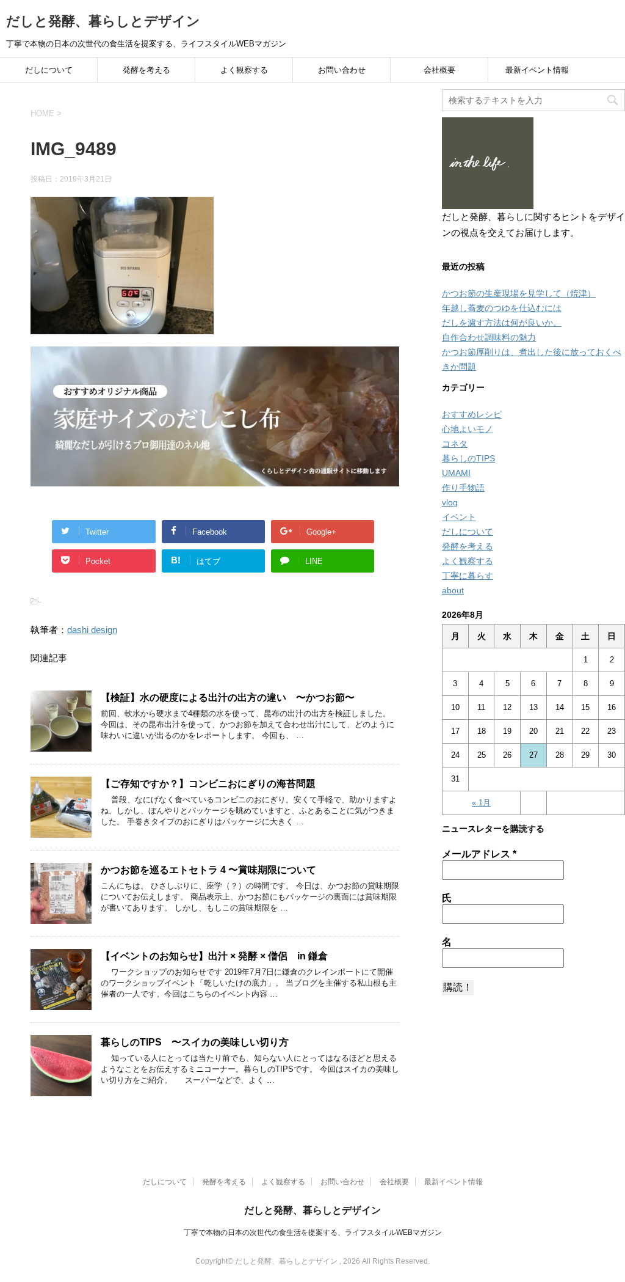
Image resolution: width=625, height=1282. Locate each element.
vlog (450, 502)
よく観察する (244, 70)
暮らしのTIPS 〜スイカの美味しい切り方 (195, 1042)
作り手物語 (463, 488)
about (453, 590)
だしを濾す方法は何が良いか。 (502, 323)
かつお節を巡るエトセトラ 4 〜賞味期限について (208, 870)
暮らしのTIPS (468, 458)
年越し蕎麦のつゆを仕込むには (502, 308)
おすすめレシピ (472, 414)
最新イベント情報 (537, 70)
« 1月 (481, 802)
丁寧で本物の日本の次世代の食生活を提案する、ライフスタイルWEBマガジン (313, 1232)
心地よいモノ (467, 429)
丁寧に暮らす (467, 576)
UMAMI (456, 473)
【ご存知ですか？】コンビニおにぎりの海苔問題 (208, 783)
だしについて (49, 70)
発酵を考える (146, 70)
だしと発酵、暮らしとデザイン (103, 21)
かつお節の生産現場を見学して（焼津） (519, 293)
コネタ (455, 444)
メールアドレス (479, 854)
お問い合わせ (342, 70)
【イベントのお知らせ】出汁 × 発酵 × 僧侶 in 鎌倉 (214, 956)
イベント (459, 517)
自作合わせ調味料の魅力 (489, 337)
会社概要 (439, 70)
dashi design (92, 630)
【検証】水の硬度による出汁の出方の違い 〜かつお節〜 (228, 697)
